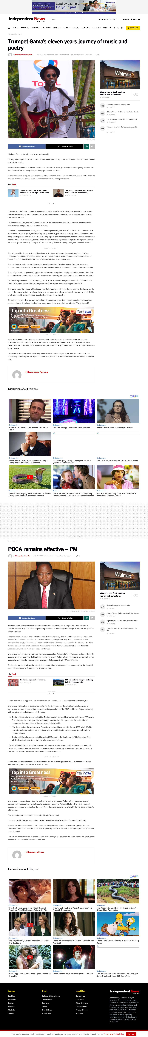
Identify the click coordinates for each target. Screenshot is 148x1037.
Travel (66, 28)
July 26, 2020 (41, 54)
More (105, 28)
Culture (56, 28)
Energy (11, 1003)
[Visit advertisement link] (74, 7)
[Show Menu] (9, 28)
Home (10, 34)
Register (136, 19)
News (15, 28)
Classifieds (96, 28)
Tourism (45, 1003)
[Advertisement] (74, 519)
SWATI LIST (133, 28)
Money (11, 1013)
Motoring (47, 28)
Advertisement (82, 1003)
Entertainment (64, 54)
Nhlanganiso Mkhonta (22, 556)
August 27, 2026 (26, 195)
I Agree (131, 1034)
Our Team (79, 999)
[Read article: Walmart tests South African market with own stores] (120, 74)
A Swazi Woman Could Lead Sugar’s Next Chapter (123, 112)
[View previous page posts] (49, 203)
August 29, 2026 (26, 682)
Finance (11, 1006)
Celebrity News (17, 34)
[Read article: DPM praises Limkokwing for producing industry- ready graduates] (58, 682)
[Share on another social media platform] (92, 146)
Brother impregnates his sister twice (118, 104)
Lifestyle (35, 28)
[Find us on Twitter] (118, 28)
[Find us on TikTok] (122, 28)
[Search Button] (82, 19)
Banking (11, 996)
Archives (79, 1013)
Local (71, 54)
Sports (75, 28)
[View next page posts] (53, 203)
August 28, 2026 (71, 685)
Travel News (47, 1010)
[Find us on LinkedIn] (114, 28)
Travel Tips (46, 1013)
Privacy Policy (81, 1010)
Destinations (47, 999)
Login (126, 19)
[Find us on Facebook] (110, 28)
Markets (11, 1010)
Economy (12, 999)
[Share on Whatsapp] (86, 146)
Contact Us (80, 996)
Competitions (81, 1006)
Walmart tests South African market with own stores (112, 93)
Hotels (44, 1006)
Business (24, 28)
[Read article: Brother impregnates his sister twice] (13, 682)
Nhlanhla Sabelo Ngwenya (23, 54)
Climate (85, 28)
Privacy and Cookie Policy (114, 1034)
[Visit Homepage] (27, 19)
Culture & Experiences (51, 996)
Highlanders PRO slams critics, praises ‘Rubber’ (122, 119)
